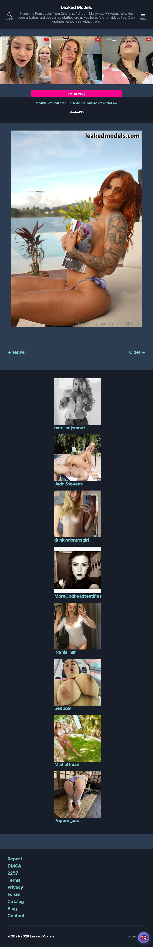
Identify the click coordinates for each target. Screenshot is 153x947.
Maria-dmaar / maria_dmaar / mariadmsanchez (76, 103)
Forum (14, 894)
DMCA (14, 866)
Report (14, 859)
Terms (14, 880)
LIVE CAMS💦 (76, 94)
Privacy (15, 887)
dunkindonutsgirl (71, 540)
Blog (12, 908)
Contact (15, 915)
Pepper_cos (66, 820)
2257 (12, 873)
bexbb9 (62, 708)
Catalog (15, 901)
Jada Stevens (68, 484)
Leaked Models (76, 7)
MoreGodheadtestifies (78, 596)
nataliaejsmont (69, 427)
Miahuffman (66, 764)
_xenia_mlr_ (66, 652)
